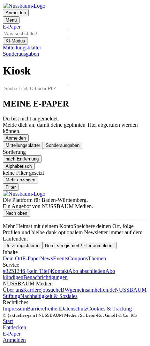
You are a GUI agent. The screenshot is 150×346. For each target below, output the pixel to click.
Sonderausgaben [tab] (63, 145)
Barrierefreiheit (43, 309)
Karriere (32, 290)
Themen (97, 258)
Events (60, 258)
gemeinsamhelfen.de (92, 290)
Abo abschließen (86, 271)
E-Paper (31, 258)
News (46, 258)
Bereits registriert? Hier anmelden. (79, 245)
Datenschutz (73, 309)
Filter (11, 187)
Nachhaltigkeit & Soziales (48, 296)
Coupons (78, 258)
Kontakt (59, 271)
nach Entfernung (22, 159)
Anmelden (16, 138)
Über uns (13, 290)
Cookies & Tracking (109, 309)
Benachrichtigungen (45, 277)
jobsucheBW (55, 290)
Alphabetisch (19, 166)
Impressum (15, 309)
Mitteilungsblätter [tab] (23, 145)
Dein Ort (12, 258)
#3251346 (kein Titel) (27, 271)
